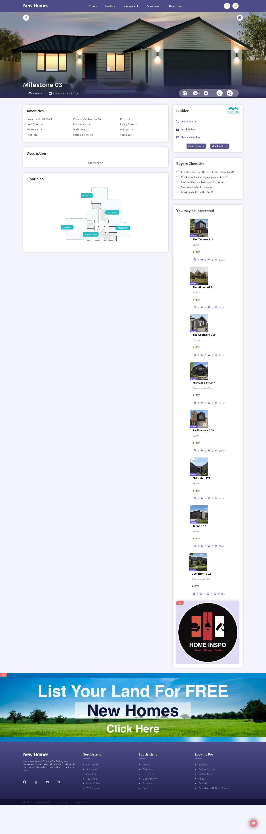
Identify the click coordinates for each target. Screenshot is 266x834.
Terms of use (61, 801)
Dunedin (147, 788)
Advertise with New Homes (214, 788)
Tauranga (91, 778)
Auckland (91, 769)
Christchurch (149, 774)
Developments (131, 6)
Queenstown (149, 778)
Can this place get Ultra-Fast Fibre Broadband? (207, 171)
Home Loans (176, 6)
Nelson (146, 764)
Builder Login (206, 774)
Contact (203, 783)
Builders (110, 6)
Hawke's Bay (93, 783)
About (202, 778)
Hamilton (91, 774)
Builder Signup (207, 769)
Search (93, 6)
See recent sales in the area (196, 187)
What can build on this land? (197, 192)
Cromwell (147, 783)
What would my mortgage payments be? (204, 176)
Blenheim (147, 769)
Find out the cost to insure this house (202, 181)
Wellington (92, 788)
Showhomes (154, 6)
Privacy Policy (81, 801)
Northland (92, 764)
